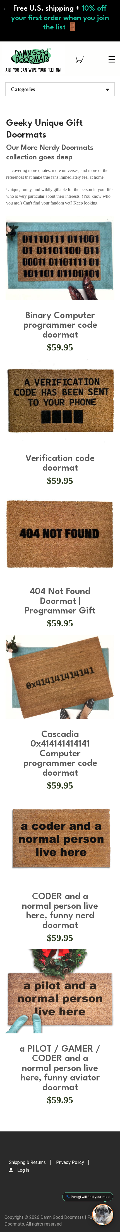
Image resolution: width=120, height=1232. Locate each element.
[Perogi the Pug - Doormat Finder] (102, 1214)
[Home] (33, 59)
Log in (23, 1170)
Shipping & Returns (27, 1162)
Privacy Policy (70, 1162)
